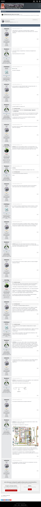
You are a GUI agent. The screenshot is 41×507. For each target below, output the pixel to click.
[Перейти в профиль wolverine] (3, 21)
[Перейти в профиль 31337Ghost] (6, 72)
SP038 (24, 503)
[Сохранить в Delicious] (7, 500)
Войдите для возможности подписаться (8, 19)
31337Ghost (6, 66)
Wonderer (6, 49)
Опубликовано (17, 28)
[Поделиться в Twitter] (1, 500)
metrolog (6, 145)
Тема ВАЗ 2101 (19, 503)
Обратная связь (23, 504)
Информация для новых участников (11, 14)
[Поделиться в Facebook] (3, 500)
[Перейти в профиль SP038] (2, 15)
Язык (15, 504)
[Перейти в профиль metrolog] (6, 150)
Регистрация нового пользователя (11, 490)
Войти (30, 489)
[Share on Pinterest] (10, 500)
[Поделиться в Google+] (4, 500)
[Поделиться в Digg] (6, 500)
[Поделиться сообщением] (38, 28)
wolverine (6, 28)
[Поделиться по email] (9, 500)
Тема (19, 504)
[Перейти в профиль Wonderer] (6, 54)
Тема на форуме (7, 159)
